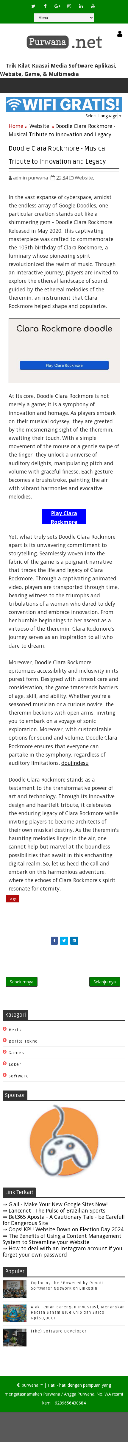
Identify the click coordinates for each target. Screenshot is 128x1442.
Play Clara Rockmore (64, 517)
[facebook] (45, 5)
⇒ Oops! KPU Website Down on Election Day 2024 (63, 1229)
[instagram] (69, 5)
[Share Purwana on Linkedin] (74, 941)
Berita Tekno (23, 1041)
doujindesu (75, 762)
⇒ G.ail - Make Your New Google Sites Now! (55, 1204)
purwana (30, 1385)
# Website (32, 899)
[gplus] (57, 5)
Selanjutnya (104, 982)
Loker (15, 1064)
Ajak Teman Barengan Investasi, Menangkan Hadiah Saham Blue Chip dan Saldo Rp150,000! (78, 1312)
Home (16, 125)
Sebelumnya (21, 982)
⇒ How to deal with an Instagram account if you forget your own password (62, 1251)
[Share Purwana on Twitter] (64, 941)
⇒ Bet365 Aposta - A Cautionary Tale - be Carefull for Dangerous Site (64, 1220)
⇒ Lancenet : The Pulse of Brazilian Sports (54, 1210)
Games (16, 1052)
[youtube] (92, 5)
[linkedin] (81, 5)
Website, (84, 177)
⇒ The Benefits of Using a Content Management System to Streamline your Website (62, 1239)
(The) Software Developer (59, 1331)
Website (39, 125)
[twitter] (33, 5)
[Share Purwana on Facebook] (54, 941)
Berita (16, 1029)
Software (19, 1076)
